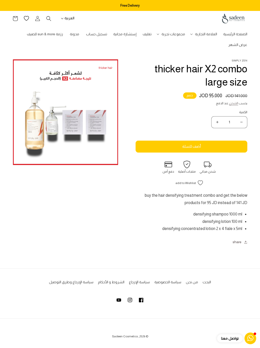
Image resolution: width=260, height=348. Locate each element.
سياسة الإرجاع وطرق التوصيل (71, 282)
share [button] (237, 242)
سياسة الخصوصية (167, 282)
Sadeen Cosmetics (125, 336)
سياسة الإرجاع (139, 282)
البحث (207, 282)
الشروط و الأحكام (111, 282)
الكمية (243, 112)
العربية (69, 18)
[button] (204, 34)
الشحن (233, 103)
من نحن (192, 282)
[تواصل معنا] (250, 338)
